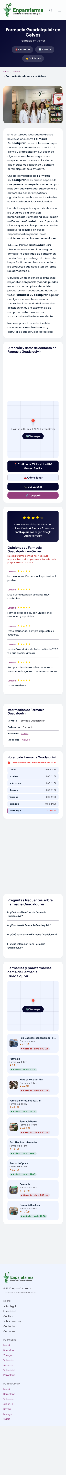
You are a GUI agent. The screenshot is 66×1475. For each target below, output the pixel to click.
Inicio (6, 71)
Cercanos (9, 1331)
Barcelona (9, 1350)
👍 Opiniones (33, 58)
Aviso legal (9, 1306)
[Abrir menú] (59, 10)
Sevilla (24, 733)
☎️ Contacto (22, 49)
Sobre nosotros (12, 1321)
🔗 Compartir (33, 495)
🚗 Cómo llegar (33, 477)
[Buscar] (50, 10)
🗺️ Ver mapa (33, 436)
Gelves (16, 71)
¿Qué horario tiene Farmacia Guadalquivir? (33, 934)
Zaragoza (8, 1355)
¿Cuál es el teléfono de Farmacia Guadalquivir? (26, 913)
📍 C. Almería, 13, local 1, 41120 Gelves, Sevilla (33, 466)
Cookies (8, 1316)
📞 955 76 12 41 (33, 486)
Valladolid (9, 1370)
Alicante (8, 1365)
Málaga (7, 1414)
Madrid (7, 1345)
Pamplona (9, 1375)
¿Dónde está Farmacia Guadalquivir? (30, 925)
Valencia (8, 1360)
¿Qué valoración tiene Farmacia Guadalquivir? (26, 945)
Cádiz (6, 1419)
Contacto (9, 1326)
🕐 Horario (45, 49)
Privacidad (9, 1311)
